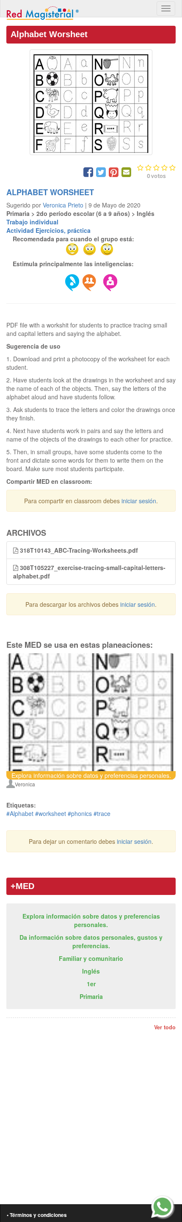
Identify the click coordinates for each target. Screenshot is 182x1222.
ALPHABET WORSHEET (50, 192)
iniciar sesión (138, 500)
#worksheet (50, 813)
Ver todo (165, 1027)
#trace (102, 813)
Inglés (91, 971)
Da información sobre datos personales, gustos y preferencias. (91, 941)
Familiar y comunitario (91, 958)
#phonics (80, 813)
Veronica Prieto (63, 205)
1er (91, 983)
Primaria (91, 996)
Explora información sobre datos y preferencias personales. (91, 920)
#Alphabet (19, 813)
